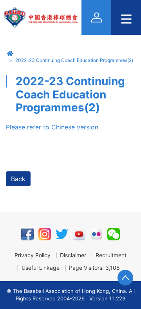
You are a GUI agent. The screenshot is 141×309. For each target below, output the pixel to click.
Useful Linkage (41, 268)
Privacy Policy (32, 255)
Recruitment (111, 255)
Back (18, 179)
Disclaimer (73, 255)
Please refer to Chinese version (52, 127)
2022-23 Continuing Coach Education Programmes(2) (74, 60)
